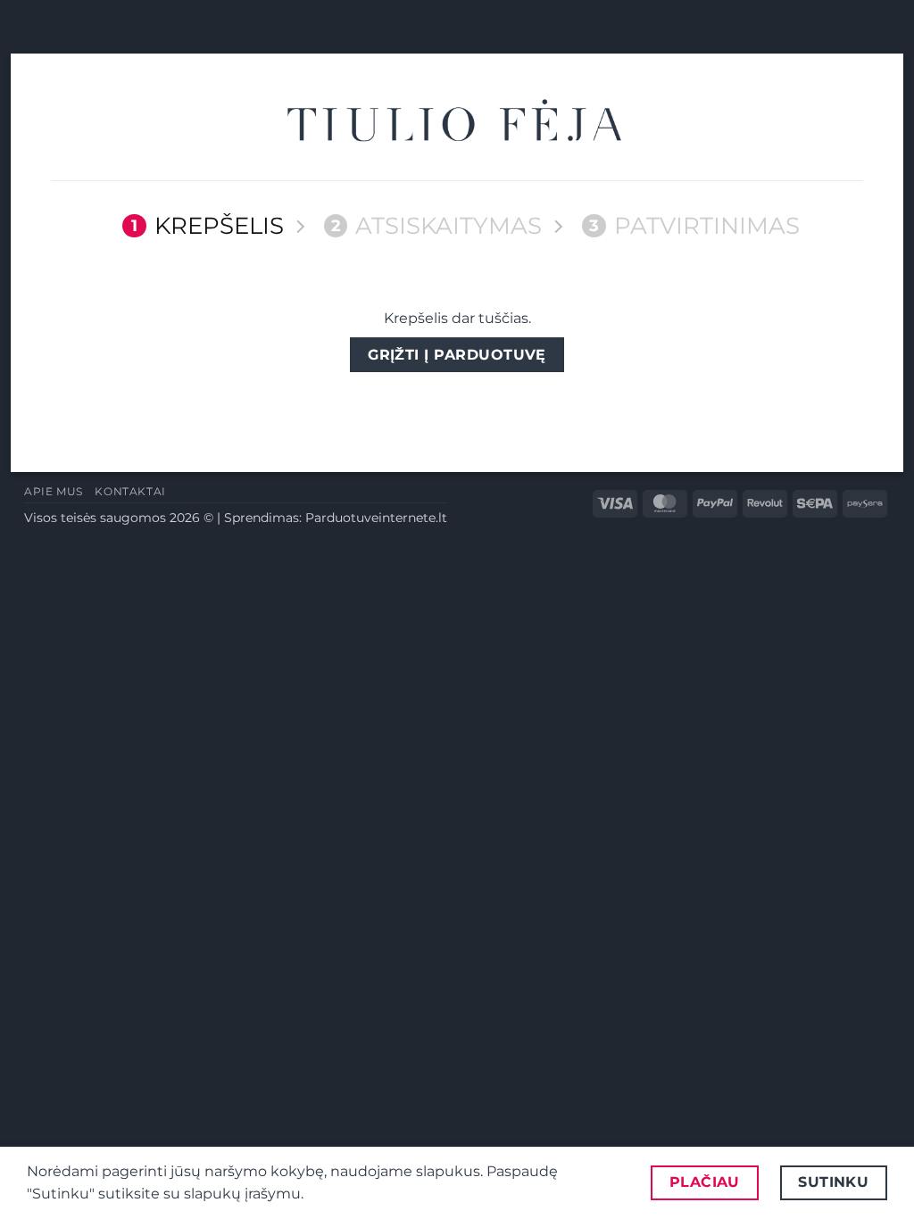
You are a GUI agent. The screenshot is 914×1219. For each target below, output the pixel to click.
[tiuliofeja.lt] (457, 123)
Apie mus (53, 491)
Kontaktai (130, 491)
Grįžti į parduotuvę (457, 354)
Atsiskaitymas (437, 225)
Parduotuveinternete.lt (376, 518)
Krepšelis (207, 225)
